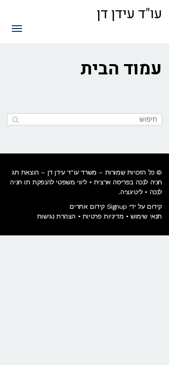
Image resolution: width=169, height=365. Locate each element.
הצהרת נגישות (56, 216)
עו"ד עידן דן (129, 14)
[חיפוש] (15, 119)
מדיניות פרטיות (103, 216)
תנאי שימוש (146, 216)
